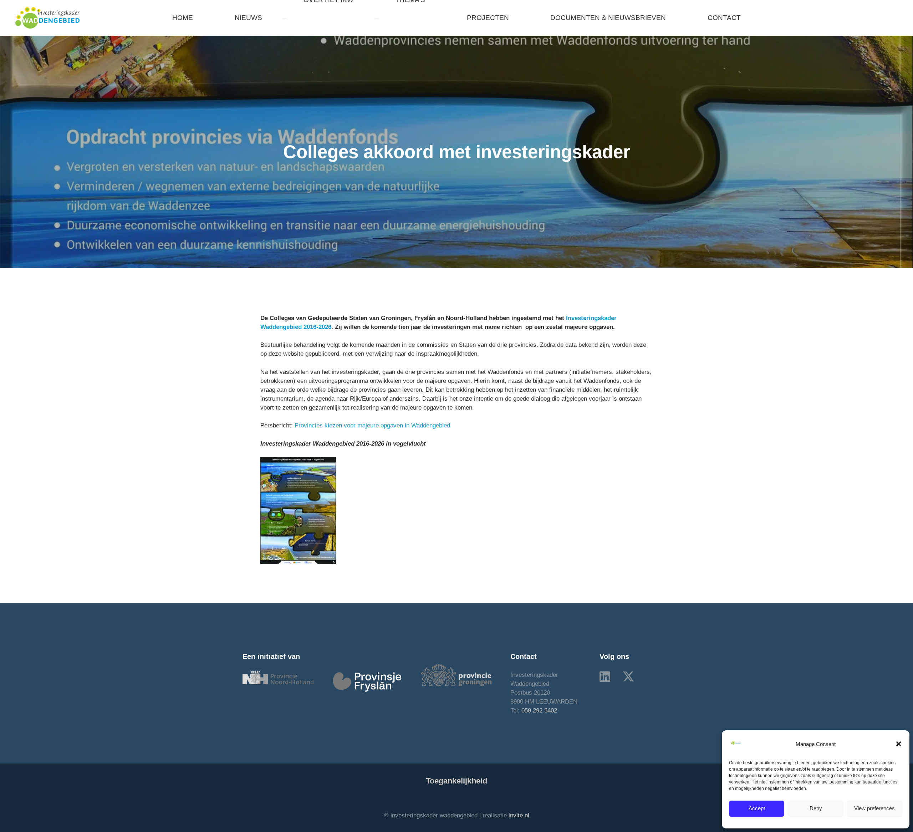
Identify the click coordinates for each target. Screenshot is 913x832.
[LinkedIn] (605, 676)
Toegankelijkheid (456, 780)
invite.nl (519, 815)
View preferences (874, 808)
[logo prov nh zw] (278, 677)
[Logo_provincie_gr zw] (456, 675)
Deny (816, 808)
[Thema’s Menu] (376, 18)
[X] (628, 676)
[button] (898, 743)
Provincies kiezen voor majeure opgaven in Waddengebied (372, 425)
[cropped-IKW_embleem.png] (47, 18)
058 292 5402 (539, 710)
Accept (757, 808)
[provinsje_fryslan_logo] (367, 682)
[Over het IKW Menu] (285, 18)
